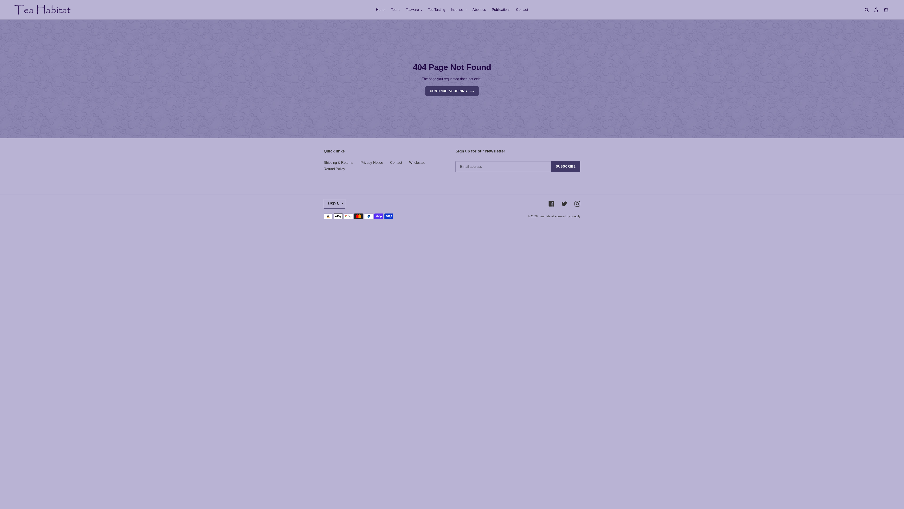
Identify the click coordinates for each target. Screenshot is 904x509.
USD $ (333, 204)
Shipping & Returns (338, 162)
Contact (396, 162)
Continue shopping (448, 91)
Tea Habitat (546, 216)
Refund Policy (334, 169)
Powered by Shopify (567, 216)
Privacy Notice (371, 162)
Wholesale (417, 162)
